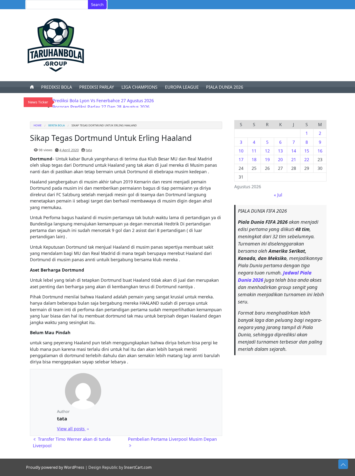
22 (306, 159)
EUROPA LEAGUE (182, 87)
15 (306, 151)
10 (241, 151)
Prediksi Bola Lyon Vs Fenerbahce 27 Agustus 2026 (103, 100)
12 (267, 151)
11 (254, 151)
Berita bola (56, 125)
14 (293, 151)
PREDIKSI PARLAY (96, 87)
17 (241, 159)
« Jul (278, 195)
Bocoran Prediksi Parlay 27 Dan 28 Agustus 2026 (100, 107)
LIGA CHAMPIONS (139, 87)
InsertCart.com (138, 467)
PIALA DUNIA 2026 (224, 87)
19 (267, 159)
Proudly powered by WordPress (55, 467)
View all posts (71, 429)
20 (280, 159)
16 (320, 151)
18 (254, 159)
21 (293, 159)
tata (89, 150)
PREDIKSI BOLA (56, 87)
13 (280, 151)
